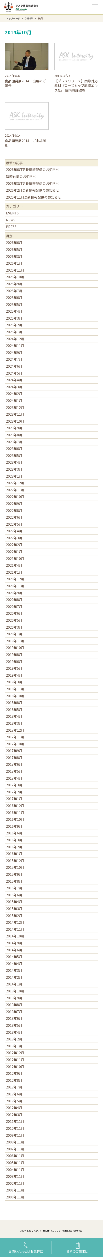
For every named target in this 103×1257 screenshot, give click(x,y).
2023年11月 (15, 414)
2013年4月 (14, 1032)
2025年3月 (14, 318)
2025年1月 (14, 331)
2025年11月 (15, 270)
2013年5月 (14, 1025)
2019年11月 (15, 640)
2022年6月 (14, 517)
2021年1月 (14, 572)
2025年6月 (14, 297)
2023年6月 (14, 448)
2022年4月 (14, 530)
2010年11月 (15, 1128)
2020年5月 (14, 620)
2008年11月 (15, 1142)
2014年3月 (14, 970)
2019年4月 (14, 675)
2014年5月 (14, 956)
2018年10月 (15, 695)
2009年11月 (15, 1135)
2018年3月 (14, 723)
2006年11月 (15, 1155)
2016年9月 (14, 826)
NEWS (10, 220)
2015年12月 (15, 860)
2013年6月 (14, 1018)
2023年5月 (14, 455)
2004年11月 (15, 1169)
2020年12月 (15, 579)
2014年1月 (14, 984)
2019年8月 (14, 654)
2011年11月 (15, 1121)
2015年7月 (14, 888)
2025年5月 (14, 304)
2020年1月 (14, 634)
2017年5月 (14, 771)
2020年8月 (14, 599)
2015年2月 (14, 915)
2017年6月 (14, 764)
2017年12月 (15, 730)
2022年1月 (14, 551)
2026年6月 (14, 242)
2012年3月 (14, 1114)
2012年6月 (14, 1094)
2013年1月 (14, 1046)
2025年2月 (14, 324)
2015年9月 (14, 874)
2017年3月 (14, 785)
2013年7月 (14, 1011)
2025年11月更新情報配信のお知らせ (33, 197)
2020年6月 (14, 613)
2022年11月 (15, 489)
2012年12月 (15, 1052)
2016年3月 (14, 840)
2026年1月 (14, 263)
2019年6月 (14, 661)
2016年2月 (14, 846)
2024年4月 (14, 379)
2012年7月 (14, 1087)
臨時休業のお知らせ (21, 176)
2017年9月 (14, 750)
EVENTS (12, 213)
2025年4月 (14, 311)
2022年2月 (14, 544)
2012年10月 (15, 1066)
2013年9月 (14, 998)
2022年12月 (15, 482)
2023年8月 (14, 434)
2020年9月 (14, 592)
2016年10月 (15, 819)
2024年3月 (14, 386)
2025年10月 (15, 276)
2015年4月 (14, 901)
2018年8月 (14, 702)
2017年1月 (14, 798)
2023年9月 (14, 427)
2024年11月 (15, 345)
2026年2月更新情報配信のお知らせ (32, 190)
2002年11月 (15, 1183)
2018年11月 (15, 688)
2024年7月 (14, 359)
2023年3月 (14, 469)
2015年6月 (14, 895)
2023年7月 (14, 441)
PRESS (11, 226)
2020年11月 (15, 585)
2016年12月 (15, 805)
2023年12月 (15, 407)
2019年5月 (14, 668)
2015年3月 (14, 908)
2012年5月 (14, 1101)
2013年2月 (14, 1039)
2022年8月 (14, 510)
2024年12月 (15, 338)
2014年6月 (14, 949)
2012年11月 (15, 1059)
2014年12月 (15, 922)
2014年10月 (15, 936)
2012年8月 (14, 1080)
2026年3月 (14, 256)
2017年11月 (15, 737)
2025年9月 (14, 283)
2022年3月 (14, 537)
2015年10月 (15, 867)
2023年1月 (14, 476)
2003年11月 (15, 1176)
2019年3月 (14, 682)
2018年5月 (14, 709)
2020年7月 (14, 606)
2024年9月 (14, 352)
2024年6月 (14, 366)
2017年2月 (14, 791)
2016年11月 (15, 812)
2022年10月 (15, 496)
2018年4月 (14, 716)
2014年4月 (14, 963)
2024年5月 (14, 373)
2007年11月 (15, 1149)
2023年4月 (14, 462)
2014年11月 (15, 929)
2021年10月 (15, 558)
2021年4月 (14, 565)
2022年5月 (14, 524)
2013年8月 (14, 1004)
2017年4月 (14, 778)
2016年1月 (14, 853)
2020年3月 (14, 627)
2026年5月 (14, 249)
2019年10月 (15, 647)
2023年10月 (15, 421)
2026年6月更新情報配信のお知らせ (32, 169)
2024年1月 (14, 400)
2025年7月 (14, 290)
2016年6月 (14, 833)
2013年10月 (15, 991)
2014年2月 (14, 977)
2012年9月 (14, 1073)
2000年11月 (15, 1197)
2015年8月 (14, 881)
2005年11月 (15, 1162)
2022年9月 (14, 503)
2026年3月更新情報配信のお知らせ (32, 183)
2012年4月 (14, 1107)
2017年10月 (15, 743)
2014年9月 (14, 943)
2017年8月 (14, 757)
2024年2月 (14, 393)
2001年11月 (15, 1190)
